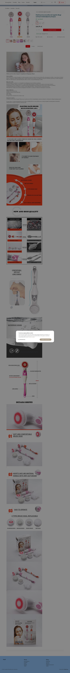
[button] (22, 339)
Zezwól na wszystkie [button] (45, 339)
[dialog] (35, 336)
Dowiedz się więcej (31, 336)
